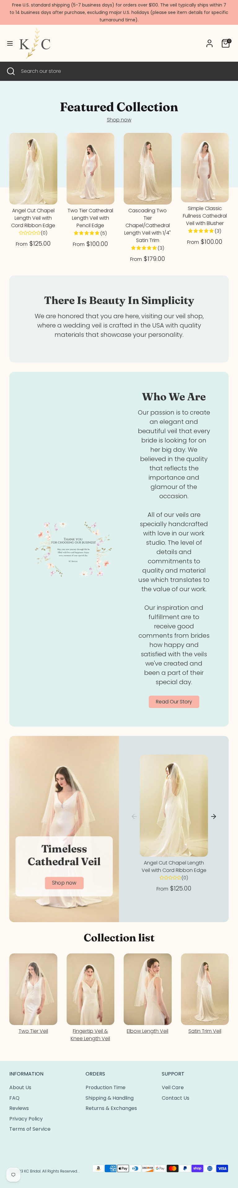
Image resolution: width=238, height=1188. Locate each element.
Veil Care (173, 1087)
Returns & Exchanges (111, 1108)
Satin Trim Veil (204, 1031)
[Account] (209, 40)
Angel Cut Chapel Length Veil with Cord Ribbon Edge (33, 218)
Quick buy (34, 194)
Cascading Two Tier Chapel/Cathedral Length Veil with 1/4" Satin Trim (147, 225)
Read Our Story (174, 701)
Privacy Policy (26, 1118)
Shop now (119, 119)
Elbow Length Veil (147, 1031)
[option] (174, 825)
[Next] (213, 816)
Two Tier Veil (33, 1031)
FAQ (14, 1098)
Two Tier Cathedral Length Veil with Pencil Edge (90, 218)
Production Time (106, 1087)
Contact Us (175, 1098)
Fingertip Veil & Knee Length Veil (90, 1034)
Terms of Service (30, 1129)
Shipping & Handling (110, 1098)
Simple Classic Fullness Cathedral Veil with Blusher (205, 216)
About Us (20, 1087)
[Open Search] (10, 71)
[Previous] (134, 816)
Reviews (19, 1108)
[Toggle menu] (10, 43)
